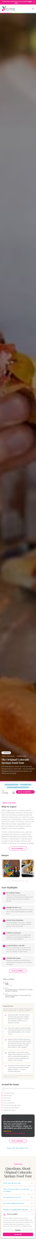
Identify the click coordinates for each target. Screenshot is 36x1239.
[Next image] (26, 881)
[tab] (12, 880)
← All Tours (6, 753)
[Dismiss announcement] (34, 2)
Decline (18, 1230)
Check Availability (24, 792)
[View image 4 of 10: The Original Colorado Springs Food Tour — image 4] (22, 868)
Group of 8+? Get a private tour (17, 1148)
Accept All (18, 1234)
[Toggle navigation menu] (33, 8)
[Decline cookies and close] (32, 1214)
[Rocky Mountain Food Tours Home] (10, 8)
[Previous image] (9, 881)
